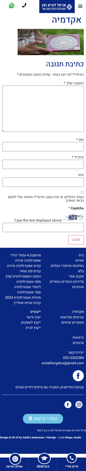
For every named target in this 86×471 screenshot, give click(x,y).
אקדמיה (78, 311)
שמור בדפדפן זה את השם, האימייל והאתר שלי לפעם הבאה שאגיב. (46, 198)
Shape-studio (73, 437)
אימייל (78, 157)
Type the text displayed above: (37, 220)
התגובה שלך (74, 83)
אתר (81, 175)
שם (80, 139)
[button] (80, 5)
